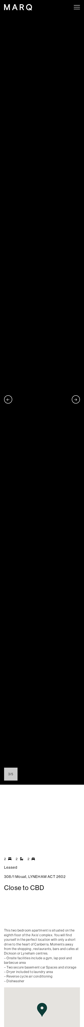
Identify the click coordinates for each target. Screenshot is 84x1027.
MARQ (18, 7)
